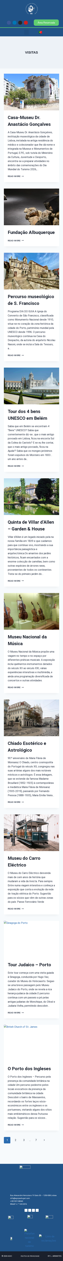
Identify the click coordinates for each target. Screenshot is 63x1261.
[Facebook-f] (9, 23)
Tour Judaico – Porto (29, 964)
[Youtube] (26, 23)
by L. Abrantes (54, 1256)
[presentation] (31, 92)
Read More (16, 176)
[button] (26, 32)
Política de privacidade (30, 1256)
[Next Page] (44, 1140)
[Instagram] (20, 23)
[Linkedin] (14, 23)
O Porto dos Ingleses (29, 1068)
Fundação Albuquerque (31, 232)
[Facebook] (26, 1210)
